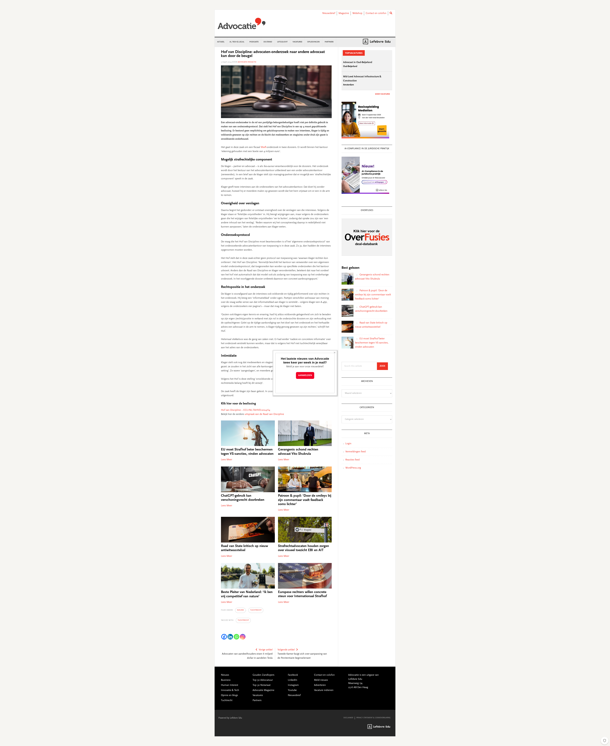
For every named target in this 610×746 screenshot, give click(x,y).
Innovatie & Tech (230, 690)
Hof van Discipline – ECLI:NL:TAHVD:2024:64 (245, 410)
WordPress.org (353, 468)
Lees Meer (226, 459)
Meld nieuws (321, 680)
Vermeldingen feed (355, 451)
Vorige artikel (266, 650)
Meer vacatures (382, 94)
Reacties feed (352, 460)
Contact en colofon (376, 13)
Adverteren (320, 685)
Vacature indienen (323, 690)
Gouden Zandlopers (263, 675)
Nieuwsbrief (328, 13)
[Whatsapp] (236, 636)
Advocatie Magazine (263, 690)
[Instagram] (242, 636)
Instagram (293, 685)
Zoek (384, 366)
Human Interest (229, 685)
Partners (257, 700)
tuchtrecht (243, 620)
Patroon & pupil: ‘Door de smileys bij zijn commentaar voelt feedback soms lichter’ (304, 500)
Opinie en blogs (229, 695)
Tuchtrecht (255, 610)
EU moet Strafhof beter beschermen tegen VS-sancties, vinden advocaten (371, 342)
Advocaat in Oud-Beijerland (357, 62)
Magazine (344, 13)
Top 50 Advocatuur (263, 680)
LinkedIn (292, 680)
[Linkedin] (230, 636)
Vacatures (258, 695)
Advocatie (241, 25)
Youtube (292, 690)
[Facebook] (224, 636)
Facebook (293, 675)
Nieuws (240, 610)
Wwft (263, 147)
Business (225, 680)
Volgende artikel (286, 650)
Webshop (357, 13)
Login (348, 443)
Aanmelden (305, 375)
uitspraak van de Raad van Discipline (264, 414)
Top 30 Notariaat (262, 685)
